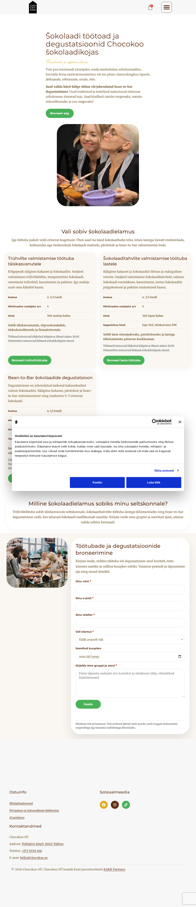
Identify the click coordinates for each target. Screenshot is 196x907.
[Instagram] (115, 805)
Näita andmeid (164, 470)
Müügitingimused (21, 803)
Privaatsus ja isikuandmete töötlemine (34, 810)
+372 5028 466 (32, 851)
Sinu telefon (85, 615)
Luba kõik (153, 482)
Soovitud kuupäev (88, 648)
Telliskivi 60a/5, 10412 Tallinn (43, 844)
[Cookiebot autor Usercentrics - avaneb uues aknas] (155, 422)
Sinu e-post (84, 598)
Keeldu (97, 482)
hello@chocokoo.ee (34, 858)
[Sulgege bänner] (180, 421)
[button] (166, 7)
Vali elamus (85, 631)
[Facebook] (104, 805)
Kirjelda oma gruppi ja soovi (96, 665)
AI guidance (16, 817)
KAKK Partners (114, 869)
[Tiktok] (126, 805)
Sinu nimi (83, 581)
